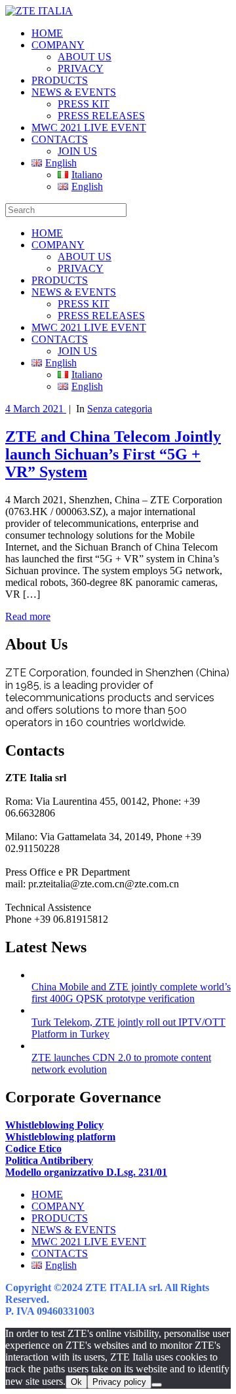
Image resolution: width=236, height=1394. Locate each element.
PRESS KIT (83, 103)
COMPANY (58, 44)
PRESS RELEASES (101, 115)
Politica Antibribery (49, 1160)
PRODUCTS (59, 80)
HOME (47, 33)
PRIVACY (81, 68)
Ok (76, 1382)
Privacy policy (119, 1382)
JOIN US (77, 151)
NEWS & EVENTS (73, 92)
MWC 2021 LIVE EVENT (88, 127)
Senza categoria (119, 408)
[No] (156, 1385)
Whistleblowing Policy (54, 1125)
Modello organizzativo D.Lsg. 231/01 (86, 1172)
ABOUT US (84, 56)
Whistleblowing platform (60, 1136)
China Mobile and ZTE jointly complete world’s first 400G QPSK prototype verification (131, 992)
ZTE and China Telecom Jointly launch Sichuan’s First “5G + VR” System (113, 454)
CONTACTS (59, 139)
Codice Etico (33, 1148)
